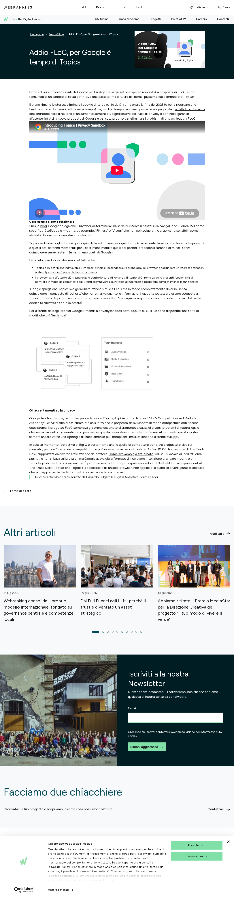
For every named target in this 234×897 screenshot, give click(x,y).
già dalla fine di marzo (189, 109)
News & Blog (56, 34)
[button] (95, 632)
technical (59, 315)
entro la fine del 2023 (147, 105)
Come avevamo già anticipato (131, 454)
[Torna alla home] (18, 7)
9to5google (53, 231)
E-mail (132, 708)
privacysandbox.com (114, 311)
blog (43, 226)
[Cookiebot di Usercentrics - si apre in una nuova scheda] (24, 890)
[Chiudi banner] (228, 841)
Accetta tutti (196, 845)
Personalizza (195, 856)
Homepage (37, 34)
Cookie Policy (60, 867)
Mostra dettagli (58, 890)
